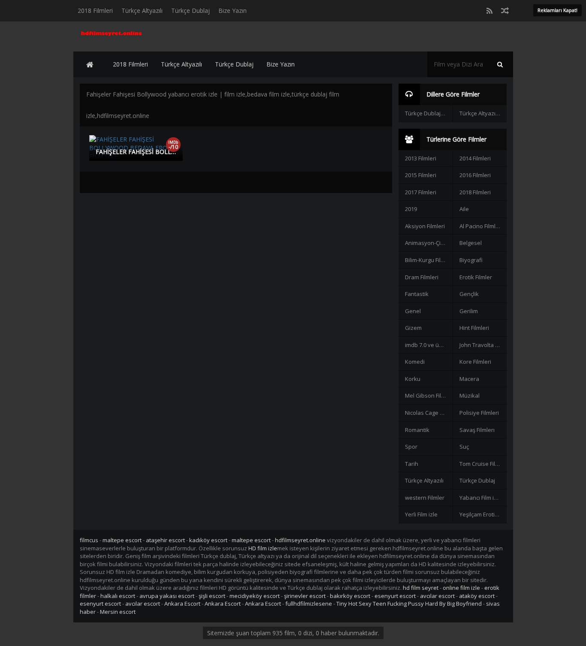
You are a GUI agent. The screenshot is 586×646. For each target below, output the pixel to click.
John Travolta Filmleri (483, 345)
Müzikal (469, 395)
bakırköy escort (350, 596)
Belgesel (470, 243)
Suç (464, 446)
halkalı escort (117, 596)
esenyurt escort (395, 596)
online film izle (461, 588)
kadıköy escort (208, 540)
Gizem (413, 328)
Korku (412, 379)
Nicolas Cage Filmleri (428, 413)
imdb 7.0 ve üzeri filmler (428, 345)
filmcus (89, 540)
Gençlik (469, 294)
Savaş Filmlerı (477, 430)
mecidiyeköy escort (255, 596)
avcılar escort (437, 596)
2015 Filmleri (420, 175)
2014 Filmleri (475, 158)
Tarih (411, 464)
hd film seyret (420, 588)
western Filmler (424, 497)
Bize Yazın (232, 10)
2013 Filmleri (420, 158)
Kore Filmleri (475, 361)
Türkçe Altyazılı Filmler (483, 113)
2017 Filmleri (420, 192)
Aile (464, 209)
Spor (411, 446)
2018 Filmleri (95, 10)
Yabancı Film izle (480, 497)
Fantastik (417, 294)
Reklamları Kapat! (557, 10)
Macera (469, 379)
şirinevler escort (305, 596)
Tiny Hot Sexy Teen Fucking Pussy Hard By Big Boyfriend (409, 603)
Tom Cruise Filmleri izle (483, 464)
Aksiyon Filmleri (425, 226)
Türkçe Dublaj (190, 10)
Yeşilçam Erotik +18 (483, 514)
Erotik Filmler (475, 277)
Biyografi (471, 260)
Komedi (415, 361)
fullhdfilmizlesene (308, 603)
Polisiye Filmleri (479, 413)
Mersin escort (118, 612)
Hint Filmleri (474, 328)
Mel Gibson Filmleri (428, 395)
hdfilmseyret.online (300, 540)
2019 (411, 209)
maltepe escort (122, 540)
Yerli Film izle (421, 514)
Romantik (417, 430)
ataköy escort (477, 596)
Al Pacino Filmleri (480, 226)
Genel (413, 311)
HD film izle (262, 548)
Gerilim (468, 311)
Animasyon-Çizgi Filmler (428, 243)
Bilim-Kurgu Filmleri (428, 260)
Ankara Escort (182, 603)
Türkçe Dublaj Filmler (428, 113)
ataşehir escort (165, 540)
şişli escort (212, 596)
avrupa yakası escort (166, 596)
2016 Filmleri (475, 175)
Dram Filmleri (421, 277)
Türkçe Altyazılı (142, 10)
